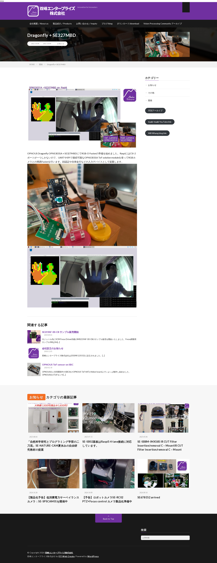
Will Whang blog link (157, 133)
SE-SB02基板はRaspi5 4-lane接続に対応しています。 (107, 443)
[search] (187, 538)
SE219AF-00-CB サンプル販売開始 (60, 331)
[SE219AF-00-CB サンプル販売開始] (34, 336)
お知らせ (60, 44)
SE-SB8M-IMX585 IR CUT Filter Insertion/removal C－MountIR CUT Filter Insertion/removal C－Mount (160, 445)
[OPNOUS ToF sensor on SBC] (34, 369)
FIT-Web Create (67, 556)
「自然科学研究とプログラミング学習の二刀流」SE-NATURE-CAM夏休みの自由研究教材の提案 (53, 445)
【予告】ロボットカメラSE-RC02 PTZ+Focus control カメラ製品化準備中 (107, 499)
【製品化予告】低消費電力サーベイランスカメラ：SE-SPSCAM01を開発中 (53, 499)
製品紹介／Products (62, 23)
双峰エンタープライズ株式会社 (59, 552)
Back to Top (108, 519)
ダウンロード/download (128, 23)
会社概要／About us (39, 23)
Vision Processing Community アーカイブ (162, 23)
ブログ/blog (107, 23)
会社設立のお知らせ (52, 348)
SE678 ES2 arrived (148, 497)
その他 (151, 92)
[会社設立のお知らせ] (34, 353)
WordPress (93, 556)
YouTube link (159, 122)
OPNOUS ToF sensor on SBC (57, 364)
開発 (150, 100)
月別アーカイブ (155, 110)
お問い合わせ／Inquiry (86, 23)
